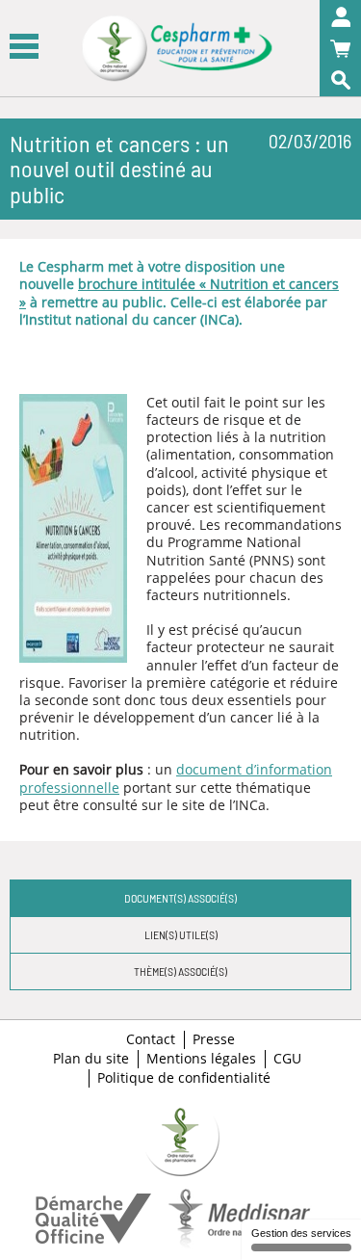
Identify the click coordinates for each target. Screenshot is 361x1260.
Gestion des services (301, 1233)
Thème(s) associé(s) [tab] (180, 971)
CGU (287, 1058)
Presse (214, 1039)
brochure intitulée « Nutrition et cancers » (179, 292)
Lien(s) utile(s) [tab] (181, 934)
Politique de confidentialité (184, 1078)
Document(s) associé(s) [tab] (180, 898)
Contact (150, 1039)
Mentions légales (201, 1058)
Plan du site (91, 1058)
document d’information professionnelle (175, 778)
